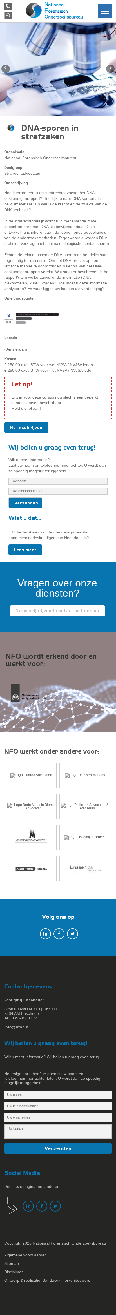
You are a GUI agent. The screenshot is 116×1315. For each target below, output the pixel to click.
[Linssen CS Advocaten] (84, 868)
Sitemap (11, 1263)
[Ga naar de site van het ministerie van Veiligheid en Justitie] (31, 696)
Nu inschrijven (26, 427)
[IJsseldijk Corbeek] (84, 837)
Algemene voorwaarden (25, 1255)
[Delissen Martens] (84, 775)
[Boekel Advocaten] (31, 868)
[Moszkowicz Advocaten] (31, 837)
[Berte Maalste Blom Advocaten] (31, 806)
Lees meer (25, 550)
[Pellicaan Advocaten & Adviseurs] (84, 806)
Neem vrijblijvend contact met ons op (57, 610)
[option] (58, 69)
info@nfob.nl (17, 1027)
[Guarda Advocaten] (31, 775)
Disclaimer (13, 1272)
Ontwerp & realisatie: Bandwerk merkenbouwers (47, 1280)
